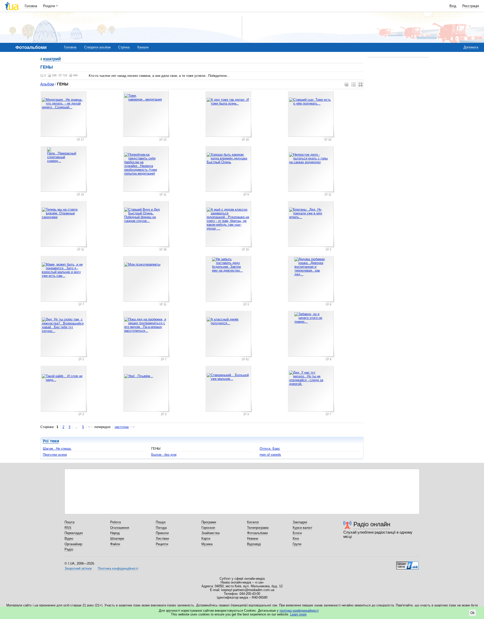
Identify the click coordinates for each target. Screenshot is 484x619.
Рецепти (162, 544)
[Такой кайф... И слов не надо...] (64, 389)
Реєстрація (470, 6)
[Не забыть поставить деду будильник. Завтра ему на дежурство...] (228, 279)
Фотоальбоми (257, 533)
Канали (142, 47)
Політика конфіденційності (118, 568)
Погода (161, 528)
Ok (472, 613)
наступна (122, 427)
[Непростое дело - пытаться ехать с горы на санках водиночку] (311, 169)
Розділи (49, 6)
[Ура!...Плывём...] (146, 389)
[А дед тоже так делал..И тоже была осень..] (228, 114)
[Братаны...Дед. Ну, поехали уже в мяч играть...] (311, 224)
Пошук (161, 522)
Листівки (162, 538)
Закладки (300, 522)
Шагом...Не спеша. (57, 448)
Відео (69, 538)
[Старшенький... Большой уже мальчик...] (228, 389)
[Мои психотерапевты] (146, 279)
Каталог (253, 522)
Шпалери (117, 538)
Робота (115, 522)
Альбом (47, 84)
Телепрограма (257, 528)
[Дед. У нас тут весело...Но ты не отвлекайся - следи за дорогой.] (311, 389)
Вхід (452, 6)
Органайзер (73, 544)
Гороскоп (208, 528)
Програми (208, 522)
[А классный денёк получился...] (228, 334)
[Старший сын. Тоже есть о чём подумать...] (311, 114)
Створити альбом (97, 47)
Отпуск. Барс (270, 448)
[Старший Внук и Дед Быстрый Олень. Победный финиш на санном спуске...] (146, 224)
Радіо (69, 549)
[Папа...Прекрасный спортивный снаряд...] (64, 169)
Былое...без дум (163, 455)
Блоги (297, 533)
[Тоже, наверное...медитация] (146, 114)
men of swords (270, 455)
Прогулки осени (55, 455)
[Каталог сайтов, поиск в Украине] (407, 564)
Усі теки (51, 441)
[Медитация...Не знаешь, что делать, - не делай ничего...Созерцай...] (64, 114)
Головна (31, 6)
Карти (205, 538)
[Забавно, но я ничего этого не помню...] (311, 334)
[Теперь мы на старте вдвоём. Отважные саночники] (64, 224)
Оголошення (119, 528)
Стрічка (124, 47)
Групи (297, 544)
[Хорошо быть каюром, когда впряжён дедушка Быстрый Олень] (228, 169)
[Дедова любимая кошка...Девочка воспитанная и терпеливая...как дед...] (311, 279)
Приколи (162, 533)
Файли (115, 544)
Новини (252, 538)
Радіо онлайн (371, 524)
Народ (115, 533)
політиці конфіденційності (299, 610)
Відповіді (254, 544)
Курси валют (302, 528)
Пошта (69, 522)
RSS (68, 528)
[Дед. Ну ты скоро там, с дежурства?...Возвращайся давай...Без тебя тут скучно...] (64, 334)
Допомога (471, 47)
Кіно (296, 538)
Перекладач (74, 533)
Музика (207, 544)
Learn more (298, 614)
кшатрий (52, 59)
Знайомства (210, 533)
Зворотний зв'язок (78, 568)
